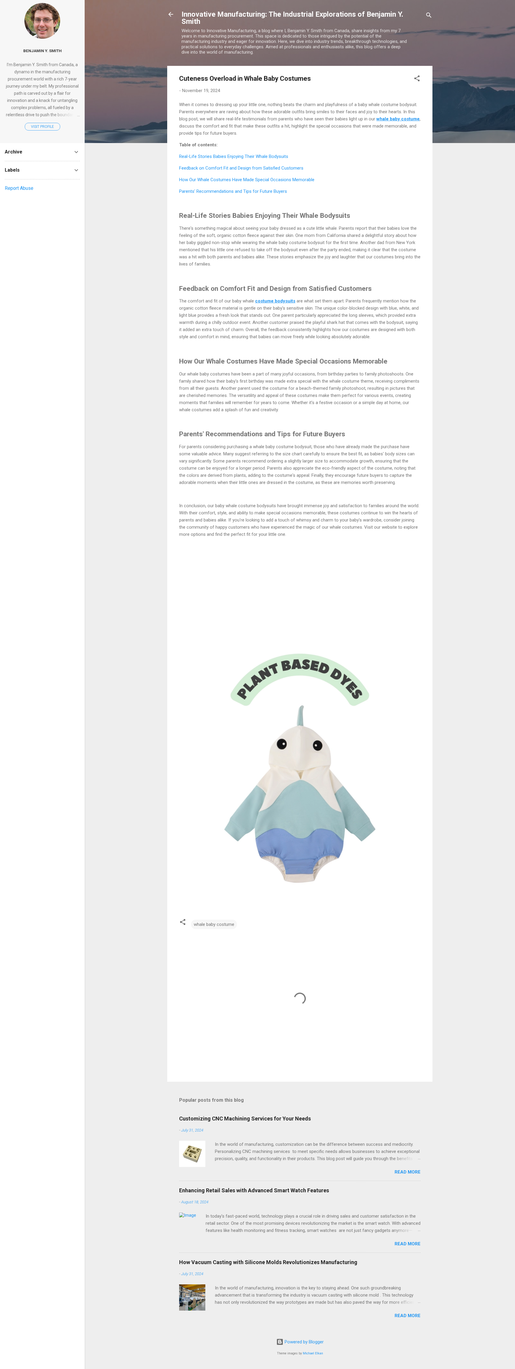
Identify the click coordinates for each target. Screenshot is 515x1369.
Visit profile (42, 127)
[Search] (428, 16)
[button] (417, 79)
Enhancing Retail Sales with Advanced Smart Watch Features (254, 1190)
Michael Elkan (313, 1353)
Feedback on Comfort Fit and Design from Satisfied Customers (241, 168)
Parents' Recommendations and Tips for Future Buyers (233, 191)
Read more (408, 1172)
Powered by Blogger (303, 1342)
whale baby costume (214, 924)
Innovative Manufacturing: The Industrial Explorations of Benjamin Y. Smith (292, 18)
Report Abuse (19, 188)
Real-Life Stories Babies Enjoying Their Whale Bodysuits (233, 156)
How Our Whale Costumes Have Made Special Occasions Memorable (246, 179)
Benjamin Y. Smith (42, 50)
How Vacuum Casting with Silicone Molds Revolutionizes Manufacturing (268, 1262)
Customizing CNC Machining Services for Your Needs (245, 1118)
